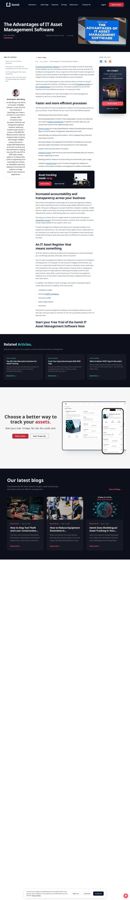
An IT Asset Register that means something (16, 73)
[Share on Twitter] (105, 61)
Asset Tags (45, 5)
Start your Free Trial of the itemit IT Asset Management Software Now (16, 79)
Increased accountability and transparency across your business (17, 67)
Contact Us (86, 5)
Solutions (32, 5)
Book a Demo (45, 184)
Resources (73, 5)
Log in (103, 5)
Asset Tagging (44, 61)
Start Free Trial (59, 184)
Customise (87, 893)
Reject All (76, 893)
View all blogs (116, 489)
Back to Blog (42, 57)
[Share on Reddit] (110, 61)
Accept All (98, 893)
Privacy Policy (36, 895)
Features (55, 5)
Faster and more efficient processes (14, 62)
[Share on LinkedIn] (101, 61)
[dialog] (65, 893)
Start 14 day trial (39, 436)
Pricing (64, 5)
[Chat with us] (126, 896)
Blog (37, 61)
